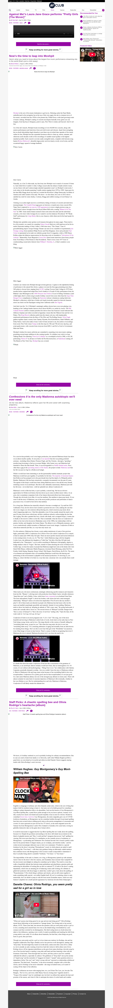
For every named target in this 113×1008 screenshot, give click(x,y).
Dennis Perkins (15, 63)
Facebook (60, 994)
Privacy (75, 994)
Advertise (43, 994)
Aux (83, 10)
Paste (10, 1)
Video (21, 22)
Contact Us (82, 994)
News (27, 10)
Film (43, 10)
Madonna (22, 411)
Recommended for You (89, 13)
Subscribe (73, 10)
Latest (18, 10)
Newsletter (93, 10)
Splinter (27, 1)
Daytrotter (33, 1)
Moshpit (39, 1)
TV (36, 10)
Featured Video (86, 46)
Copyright (68, 994)
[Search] (9, 10)
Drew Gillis (13, 407)
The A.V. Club (14, 708)
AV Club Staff (14, 20)
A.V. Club (15, 1)
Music (52, 10)
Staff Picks (21, 710)
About (29, 994)
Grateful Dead (24, 68)
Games (62, 10)
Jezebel (21, 1)
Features (16, 22)
